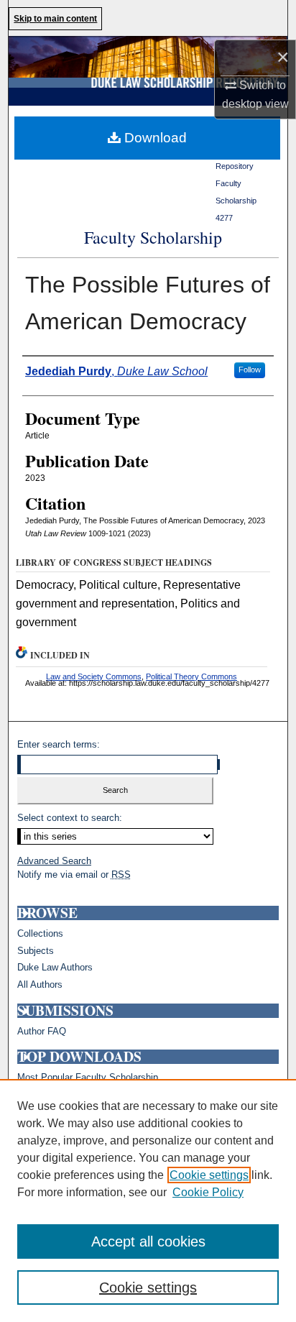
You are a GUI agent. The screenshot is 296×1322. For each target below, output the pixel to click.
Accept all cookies (148, 1241)
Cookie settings (209, 1175)
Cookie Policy (208, 1192)
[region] (148, 1200)
